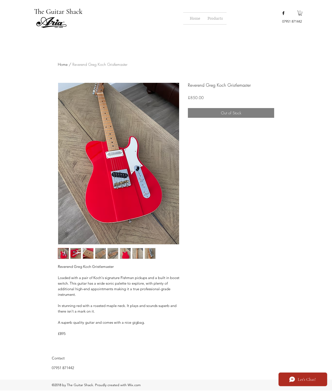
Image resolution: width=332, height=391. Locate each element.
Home (63, 64)
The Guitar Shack (59, 11)
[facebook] (283, 13)
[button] (300, 13)
